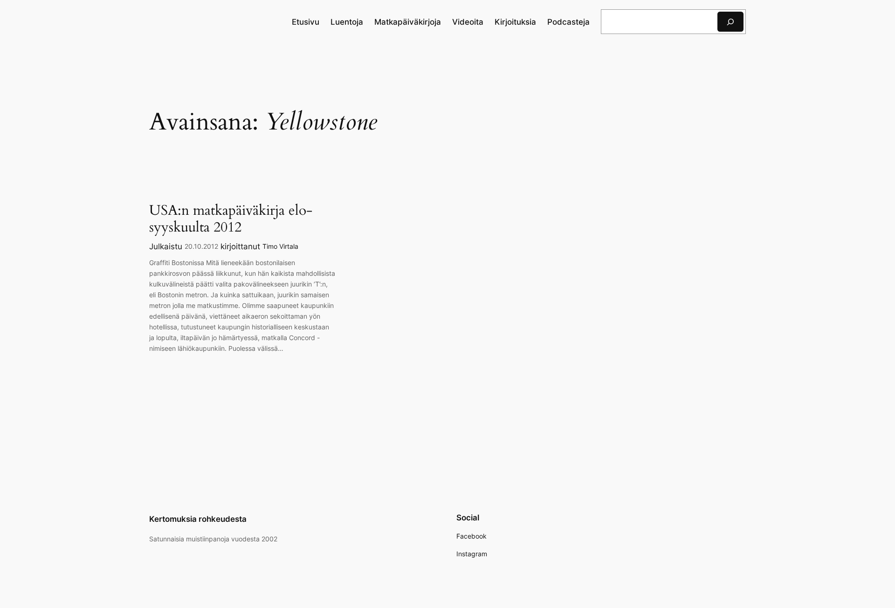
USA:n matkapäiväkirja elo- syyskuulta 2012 (230, 219)
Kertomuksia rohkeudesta (198, 519)
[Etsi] (730, 22)
